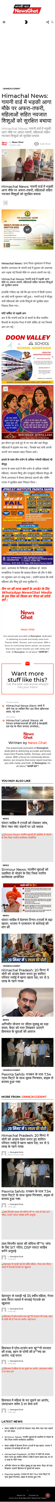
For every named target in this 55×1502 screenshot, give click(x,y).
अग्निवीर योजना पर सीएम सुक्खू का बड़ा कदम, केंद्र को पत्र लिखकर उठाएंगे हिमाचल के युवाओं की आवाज (25, 1028)
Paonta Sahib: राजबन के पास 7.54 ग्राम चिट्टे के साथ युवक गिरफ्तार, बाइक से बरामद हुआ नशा (27, 1078)
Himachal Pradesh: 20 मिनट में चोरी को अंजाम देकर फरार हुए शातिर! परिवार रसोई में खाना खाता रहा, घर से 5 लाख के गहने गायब (25, 975)
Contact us (33, 1495)
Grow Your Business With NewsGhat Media (27, 1498)
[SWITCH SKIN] (26, 22)
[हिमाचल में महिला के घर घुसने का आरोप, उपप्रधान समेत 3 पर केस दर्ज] (27, 1381)
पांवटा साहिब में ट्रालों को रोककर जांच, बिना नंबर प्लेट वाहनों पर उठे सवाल (25, 825)
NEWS (6, 819)
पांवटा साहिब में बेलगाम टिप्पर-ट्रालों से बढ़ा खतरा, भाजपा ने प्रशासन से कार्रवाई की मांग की (27, 923)
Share (5, 152)
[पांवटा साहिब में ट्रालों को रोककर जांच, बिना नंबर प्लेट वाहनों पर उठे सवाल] (27, 801)
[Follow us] (48, 22)
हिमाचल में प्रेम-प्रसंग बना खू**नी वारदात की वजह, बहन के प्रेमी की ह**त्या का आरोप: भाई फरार (26, 1352)
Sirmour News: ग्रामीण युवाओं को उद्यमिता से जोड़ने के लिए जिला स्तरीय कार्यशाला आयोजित (25, 873)
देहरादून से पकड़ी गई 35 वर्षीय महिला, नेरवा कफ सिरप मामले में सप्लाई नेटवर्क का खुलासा (27, 1299)
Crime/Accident (11, 966)
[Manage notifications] (47, 1495)
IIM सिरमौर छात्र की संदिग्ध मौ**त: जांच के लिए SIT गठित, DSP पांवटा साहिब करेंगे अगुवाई (26, 1247)
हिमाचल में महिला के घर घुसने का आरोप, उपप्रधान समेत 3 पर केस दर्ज (25, 1402)
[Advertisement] (27, 54)
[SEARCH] (52, 22)
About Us (21, 1495)
